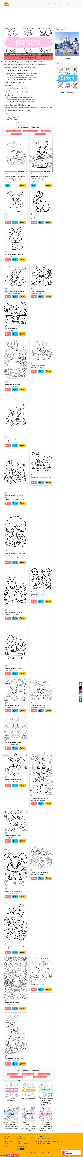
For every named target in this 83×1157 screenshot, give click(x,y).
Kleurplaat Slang (16, 134)
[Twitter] (80, 697)
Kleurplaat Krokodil (28, 1074)
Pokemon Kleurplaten (67, 92)
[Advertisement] (41, 17)
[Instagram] (80, 693)
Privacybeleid (21, 1138)
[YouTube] (80, 690)
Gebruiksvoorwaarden (23, 1144)
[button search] (77, 3)
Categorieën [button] (53, 4)
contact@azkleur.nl (47, 1138)
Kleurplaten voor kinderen (18, 54)
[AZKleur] (6, 4)
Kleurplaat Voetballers (16, 1077)
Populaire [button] (62, 4)
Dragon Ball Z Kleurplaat (13, 131)
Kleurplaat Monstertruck (30, 131)
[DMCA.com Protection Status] (21, 1149)
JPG (8, 185)
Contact (6, 1144)
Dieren (29, 54)
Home (6, 54)
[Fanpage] (80, 683)
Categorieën (60, 29)
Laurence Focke (8, 1141)
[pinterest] (6, 174)
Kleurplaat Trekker (13, 1074)
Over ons (6, 1138)
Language (3, 1155)
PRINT (23, 185)
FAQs (5, 1146)
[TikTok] (80, 687)
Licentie (19, 1141)
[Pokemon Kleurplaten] (67, 78)
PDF (8, 222)
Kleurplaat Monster (44, 1074)
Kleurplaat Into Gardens (40, 1077)
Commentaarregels (22, 1146)
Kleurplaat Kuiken (40, 134)
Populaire (59, 63)
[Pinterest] (80, 700)
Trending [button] (71, 4)
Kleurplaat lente (45, 131)
